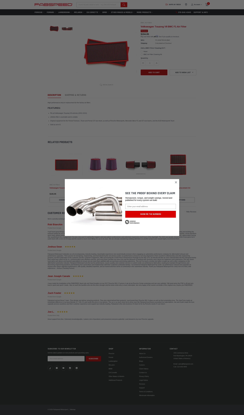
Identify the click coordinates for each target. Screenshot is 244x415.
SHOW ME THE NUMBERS (150, 214)
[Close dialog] (176, 182)
